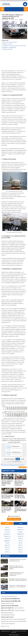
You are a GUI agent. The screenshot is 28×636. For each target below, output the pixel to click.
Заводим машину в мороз (7, 612)
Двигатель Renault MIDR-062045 (9, 605)
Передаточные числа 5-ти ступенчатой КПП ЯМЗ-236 (13, 619)
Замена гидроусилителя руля (8, 614)
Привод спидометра (17, 465)
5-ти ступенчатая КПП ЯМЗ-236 (10, 598)
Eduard (21, 19)
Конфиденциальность (6, 631)
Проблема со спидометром (9, 47)
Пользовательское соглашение (19, 631)
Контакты (13, 632)
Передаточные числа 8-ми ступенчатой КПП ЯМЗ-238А (13, 621)
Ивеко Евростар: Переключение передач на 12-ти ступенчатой (19, 483)
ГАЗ (25, 464)
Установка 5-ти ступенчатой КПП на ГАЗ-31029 (14, 45)
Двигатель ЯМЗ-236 (18, 608)
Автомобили (10, 464)
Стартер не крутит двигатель (8, 623)
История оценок (17, 461)
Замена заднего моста (7, 617)
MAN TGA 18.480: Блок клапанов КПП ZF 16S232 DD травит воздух (7, 483)
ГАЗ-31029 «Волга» (5, 465)
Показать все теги (5, 626)
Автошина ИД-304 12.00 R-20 (7, 603)
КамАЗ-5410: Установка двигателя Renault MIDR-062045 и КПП (20, 510)
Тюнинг (5, 464)
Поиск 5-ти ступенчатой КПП (10, 42)
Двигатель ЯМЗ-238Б (20, 610)
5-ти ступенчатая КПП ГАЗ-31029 (12, 466)
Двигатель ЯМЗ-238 (7, 610)
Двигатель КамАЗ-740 (7, 608)
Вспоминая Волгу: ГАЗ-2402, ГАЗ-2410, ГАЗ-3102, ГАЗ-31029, (20, 496)
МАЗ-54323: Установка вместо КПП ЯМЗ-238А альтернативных (7, 496)
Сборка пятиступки (7, 44)
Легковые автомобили (18, 464)
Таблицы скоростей (7, 49)
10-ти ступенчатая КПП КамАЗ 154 (9, 596)
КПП (11, 465)
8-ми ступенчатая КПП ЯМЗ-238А (10, 601)
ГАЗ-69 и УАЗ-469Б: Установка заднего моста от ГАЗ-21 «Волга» (6, 510)
